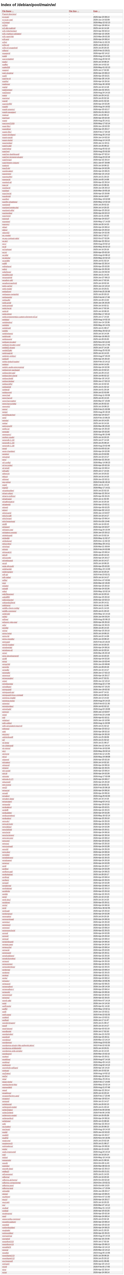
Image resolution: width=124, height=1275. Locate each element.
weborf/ (5, 359)
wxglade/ (6, 1230)
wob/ (4, 1003)
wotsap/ (5, 1071)
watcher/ (6, 151)
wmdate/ (6, 855)
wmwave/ (6, 984)
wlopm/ (5, 768)
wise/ (4, 715)
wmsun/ (5, 961)
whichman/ (7, 518)
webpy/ (5, 364)
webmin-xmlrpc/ (9, 356)
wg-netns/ (6, 482)
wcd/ (4, 247)
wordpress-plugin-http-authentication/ (18, 1045)
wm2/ (4, 788)
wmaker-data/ (8, 799)
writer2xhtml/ (7, 1113)
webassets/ (7, 297)
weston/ (5, 454)
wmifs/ (5, 894)
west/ (4, 449)
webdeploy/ (7, 322)
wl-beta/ (5, 743)
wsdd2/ (5, 1135)
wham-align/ (7, 493)
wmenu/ (5, 863)
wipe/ (4, 681)
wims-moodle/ (8, 639)
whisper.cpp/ (7, 530)
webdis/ (5, 325)
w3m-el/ (5, 45)
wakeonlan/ (7, 90)
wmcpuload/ (7, 846)
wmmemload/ (8, 919)
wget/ (4, 485)
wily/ (4, 625)
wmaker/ (6, 796)
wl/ (3, 740)
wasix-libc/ (6, 132)
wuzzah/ (5, 1202)
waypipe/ (6, 222)
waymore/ (6, 216)
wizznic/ (5, 734)
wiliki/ (4, 617)
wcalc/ (5, 241)
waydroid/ (6, 196)
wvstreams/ (7, 1214)
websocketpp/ (8, 381)
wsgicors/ (6, 1141)
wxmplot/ (6, 1239)
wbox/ (4, 230)
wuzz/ (4, 1199)
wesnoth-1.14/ (8, 440)
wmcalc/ (5, 821)
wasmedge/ (7, 143)
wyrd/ (4, 1267)
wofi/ (4, 1012)
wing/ (4, 661)
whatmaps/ (7, 499)
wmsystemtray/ (8, 967)
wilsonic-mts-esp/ (9, 622)
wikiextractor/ (8, 600)
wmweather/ (7, 987)
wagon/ (5, 70)
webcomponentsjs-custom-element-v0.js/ (19, 317)
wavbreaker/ (7, 171)
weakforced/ (7, 275)
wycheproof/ (7, 1261)
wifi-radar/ (6, 577)
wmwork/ (6, 992)
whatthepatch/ (8, 502)
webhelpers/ (7, 334)
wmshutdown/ (8, 956)
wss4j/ (5, 1163)
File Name (6, 11)
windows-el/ (7, 650)
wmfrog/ (5, 877)
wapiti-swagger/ (9, 112)
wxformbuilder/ (8, 1228)
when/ (5, 510)
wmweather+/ (8, 989)
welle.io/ (5, 429)
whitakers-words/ (9, 533)
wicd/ (4, 563)
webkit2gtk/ (7, 350)
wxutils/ (5, 1253)
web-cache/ (7, 286)
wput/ (4, 1090)
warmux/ (6, 118)
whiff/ (4, 524)
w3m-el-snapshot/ (10, 48)
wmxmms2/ (7, 995)
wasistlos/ (6, 129)
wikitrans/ (6, 605)
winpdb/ (5, 670)
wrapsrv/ (6, 1099)
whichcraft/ (7, 516)
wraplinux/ (6, 1093)
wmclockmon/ (8, 835)
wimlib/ (5, 628)
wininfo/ (5, 667)
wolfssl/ (5, 1020)
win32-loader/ (8, 645)
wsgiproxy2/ (7, 1143)
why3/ (4, 555)
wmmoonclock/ (8, 930)
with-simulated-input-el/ (12, 726)
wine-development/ (10, 656)
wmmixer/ (6, 925)
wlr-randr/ (6, 771)
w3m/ (4, 42)
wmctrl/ (5, 849)
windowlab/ (7, 647)
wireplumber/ (7, 706)
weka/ (4, 423)
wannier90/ (7, 104)
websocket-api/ (8, 373)
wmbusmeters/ (8, 816)
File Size (73, 11)
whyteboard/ (7, 561)
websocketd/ (7, 378)
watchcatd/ (7, 146)
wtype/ (5, 1194)
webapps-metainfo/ (10, 294)
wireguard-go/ (8, 692)
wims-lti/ (5, 636)
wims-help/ (7, 633)
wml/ (4, 908)
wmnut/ (5, 939)
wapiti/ (5, 107)
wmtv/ (4, 978)
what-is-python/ (8, 496)
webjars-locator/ (9, 342)
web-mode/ (7, 289)
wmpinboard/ (7, 942)
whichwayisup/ (8, 521)
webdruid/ (6, 328)
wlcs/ (4, 757)
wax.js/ (5, 185)
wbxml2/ (5, 233)
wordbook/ (6, 1031)
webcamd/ (6, 303)
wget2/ (5, 488)
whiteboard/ (7, 535)
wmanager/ (7, 802)
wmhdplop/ (7, 888)
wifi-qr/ (5, 575)
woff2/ (4, 1009)
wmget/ (5, 883)
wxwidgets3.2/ (8, 1258)
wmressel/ (6, 953)
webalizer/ (6, 292)
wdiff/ (4, 263)
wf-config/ (6, 463)
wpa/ (4, 1079)
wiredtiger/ (6, 687)
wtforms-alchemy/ (9, 1180)
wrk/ (4, 1124)
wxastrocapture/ (9, 1222)
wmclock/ (6, 832)
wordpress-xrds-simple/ (12, 1051)
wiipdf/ (5, 589)
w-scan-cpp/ (7, 20)
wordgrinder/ (7, 1034)
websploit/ (6, 387)
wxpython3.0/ (8, 1242)
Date (95, 11)
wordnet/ (6, 1037)
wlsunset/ (6, 782)
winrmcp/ (6, 675)
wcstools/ (6, 258)
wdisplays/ (6, 266)
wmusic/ (5, 981)
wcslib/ (5, 255)
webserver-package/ (11, 370)
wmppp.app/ (7, 945)
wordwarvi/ (7, 1054)
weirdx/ (5, 420)
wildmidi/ (6, 614)
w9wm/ (5, 51)
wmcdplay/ (7, 827)
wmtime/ (5, 973)
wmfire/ (5, 869)
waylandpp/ (7, 213)
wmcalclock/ (7, 824)
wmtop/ (5, 975)
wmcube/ (6, 852)
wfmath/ (5, 471)
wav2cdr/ (6, 168)
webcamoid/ (7, 306)
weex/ (4, 409)
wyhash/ (5, 1264)
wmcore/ (6, 841)
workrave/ (6, 1065)
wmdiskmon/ (7, 858)
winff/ (4, 659)
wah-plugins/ (7, 73)
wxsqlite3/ (6, 1247)
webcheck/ (7, 308)
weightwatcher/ (8, 415)
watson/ (5, 165)
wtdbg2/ (5, 1171)
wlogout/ (6, 765)
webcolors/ (7, 314)
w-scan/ (5, 17)
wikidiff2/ (6, 597)
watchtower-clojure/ (10, 163)
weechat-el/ (7, 398)
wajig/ (4, 87)
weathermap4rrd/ (9, 283)
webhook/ (6, 336)
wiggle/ (5, 586)
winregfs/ (6, 673)
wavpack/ (6, 179)
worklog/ (6, 1062)
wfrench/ (6, 474)
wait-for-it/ (6, 79)
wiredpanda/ (7, 684)
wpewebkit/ (7, 1087)
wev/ (4, 460)
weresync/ (6, 435)
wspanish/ (6, 1160)
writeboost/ (7, 1104)
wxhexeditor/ (7, 1233)
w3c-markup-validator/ (11, 34)
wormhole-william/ (10, 1068)
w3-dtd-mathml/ (9, 28)
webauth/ (6, 300)
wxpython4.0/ (8, 1244)
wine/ (4, 653)
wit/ (3, 718)
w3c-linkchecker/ (9, 31)
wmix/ (4, 905)
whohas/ (6, 547)
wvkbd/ (5, 1211)
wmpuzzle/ (7, 947)
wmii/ (4, 897)
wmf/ (4, 866)
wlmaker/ (6, 762)
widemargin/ (7, 572)
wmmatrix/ (6, 916)
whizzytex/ (6, 544)
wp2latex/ (6, 1073)
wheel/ (5, 507)
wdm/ (4, 269)
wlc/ (4, 751)
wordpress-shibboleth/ (11, 1048)
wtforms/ (5, 1177)
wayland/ (6, 205)
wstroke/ (5, 1166)
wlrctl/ (4, 773)
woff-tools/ (6, 1006)
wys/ (4, 1270)
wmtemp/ (6, 970)
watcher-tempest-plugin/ (12, 157)
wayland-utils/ (8, 210)
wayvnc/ (5, 224)
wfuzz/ (5, 477)
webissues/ (7, 339)
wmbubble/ (7, 813)
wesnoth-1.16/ (8, 443)
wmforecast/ (7, 872)
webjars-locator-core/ (11, 345)
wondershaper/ (8, 1023)
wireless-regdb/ (9, 698)
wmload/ (6, 911)
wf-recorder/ (7, 465)
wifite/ (4, 580)
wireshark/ (6, 709)
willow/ (5, 619)
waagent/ (6, 53)
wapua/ (5, 115)
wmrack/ (5, 950)
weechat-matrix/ (9, 401)
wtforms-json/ (8, 1185)
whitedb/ (6, 538)
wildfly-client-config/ (10, 608)
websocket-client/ (9, 376)
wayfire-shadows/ (9, 202)
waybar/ (5, 191)
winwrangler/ (7, 678)
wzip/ (4, 1272)
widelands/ (7, 569)
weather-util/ (7, 280)
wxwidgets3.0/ (8, 1256)
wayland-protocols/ (10, 208)
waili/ (4, 76)
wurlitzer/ (6, 1197)
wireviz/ (5, 712)
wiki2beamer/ (8, 594)
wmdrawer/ (7, 860)
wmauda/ (6, 804)
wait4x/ (5, 81)
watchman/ (7, 160)
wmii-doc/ (6, 900)
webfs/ (5, 331)
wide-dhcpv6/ (8, 566)
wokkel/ (5, 1017)
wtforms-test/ (7, 1188)
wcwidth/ (6, 261)
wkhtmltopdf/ (7, 737)
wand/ (5, 101)
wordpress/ (7, 1043)
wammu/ (6, 98)
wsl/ (4, 1155)
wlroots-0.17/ (7, 779)
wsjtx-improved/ (9, 1152)
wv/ (3, 1205)
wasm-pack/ (7, 137)
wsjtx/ (4, 1149)
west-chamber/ (8, 451)
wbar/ (4, 227)
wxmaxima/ (7, 1236)
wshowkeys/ (7, 1146)
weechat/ (6, 395)
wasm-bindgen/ (9, 135)
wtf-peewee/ (7, 1174)
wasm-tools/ (7, 140)
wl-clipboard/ (7, 746)
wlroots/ (5, 776)
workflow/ (6, 1059)
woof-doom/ (7, 1029)
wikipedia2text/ (8, 603)
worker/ (5, 1057)
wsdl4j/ (5, 1138)
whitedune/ (7, 541)
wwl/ (4, 1216)
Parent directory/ (9, 14)
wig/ (4, 583)
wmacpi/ (5, 790)
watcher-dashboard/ (10, 154)
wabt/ (4, 56)
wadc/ (4, 62)
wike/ (4, 591)
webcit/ (5, 311)
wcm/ (4, 252)
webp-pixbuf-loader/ (10, 362)
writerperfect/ (7, 1118)
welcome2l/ (7, 426)
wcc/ (4, 244)
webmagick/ (7, 353)
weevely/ (6, 406)
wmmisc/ (6, 922)
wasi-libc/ (6, 126)
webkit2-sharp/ (8, 348)
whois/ (5, 549)
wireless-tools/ (8, 701)
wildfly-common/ (9, 611)
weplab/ (5, 432)
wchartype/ (7, 249)
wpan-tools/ (7, 1082)
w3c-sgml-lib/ (8, 37)
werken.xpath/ (8, 437)
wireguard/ (6, 689)
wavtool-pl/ (7, 182)
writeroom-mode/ (9, 1115)
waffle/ (5, 65)
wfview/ (5, 479)
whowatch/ (7, 552)
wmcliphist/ (7, 830)
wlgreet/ (5, 760)
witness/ (5, 729)
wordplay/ (6, 1040)
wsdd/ (4, 1132)
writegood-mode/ (9, 1107)
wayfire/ (5, 199)
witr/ (4, 732)
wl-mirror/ (6, 748)
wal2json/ (6, 93)
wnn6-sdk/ (6, 1001)
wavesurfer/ (7, 177)
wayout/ (5, 219)
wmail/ (5, 793)
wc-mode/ (6, 235)
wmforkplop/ (7, 874)
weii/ (4, 418)
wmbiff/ (5, 810)
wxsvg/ (5, 1250)
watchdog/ (6, 149)
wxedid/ (5, 1225)
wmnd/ (5, 933)
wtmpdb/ (6, 1191)
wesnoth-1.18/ (8, 446)
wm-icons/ (6, 785)
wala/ (4, 95)
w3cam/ (5, 39)
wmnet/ (5, 936)
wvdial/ (5, 1208)
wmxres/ (5, 998)
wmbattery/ (7, 807)
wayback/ (6, 188)
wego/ (5, 412)
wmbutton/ (6, 818)
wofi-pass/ (6, 1015)
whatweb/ (6, 504)
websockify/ (7, 384)
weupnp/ (6, 457)
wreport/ (5, 1101)
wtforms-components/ (11, 1183)
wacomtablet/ (8, 59)
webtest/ (5, 390)
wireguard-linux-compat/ (12, 695)
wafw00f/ (6, 67)
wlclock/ (5, 754)
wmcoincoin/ (7, 838)
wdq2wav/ (6, 272)
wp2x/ (4, 1076)
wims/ (4, 631)
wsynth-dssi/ (7, 1169)
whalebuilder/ (8, 491)
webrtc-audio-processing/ (13, 367)
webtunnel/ (7, 392)
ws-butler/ (6, 1127)
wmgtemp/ (6, 886)
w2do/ (5, 25)
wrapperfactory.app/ (10, 1096)
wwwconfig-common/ (11, 1219)
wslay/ (5, 1157)
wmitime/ (6, 902)
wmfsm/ (5, 880)
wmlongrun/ (7, 914)
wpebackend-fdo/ (9, 1085)
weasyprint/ (7, 278)
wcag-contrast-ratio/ (10, 238)
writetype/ (6, 1121)
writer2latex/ (7, 1110)
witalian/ (5, 720)
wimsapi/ (6, 642)
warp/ (4, 121)
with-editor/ (7, 723)
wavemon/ (6, 174)
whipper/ (6, 527)
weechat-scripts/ (9, 404)
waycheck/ (6, 194)
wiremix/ (5, 704)
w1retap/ (6, 23)
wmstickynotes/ (8, 959)
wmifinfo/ (6, 891)
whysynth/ (6, 558)
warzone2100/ (8, 123)
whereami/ (6, 513)
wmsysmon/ (7, 964)
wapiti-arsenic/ (8, 109)
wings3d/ (6, 664)
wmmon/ (6, 928)
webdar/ (5, 320)
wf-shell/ (5, 468)
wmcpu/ (5, 844)
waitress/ (6, 84)
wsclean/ (6, 1129)
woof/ (4, 1026)
